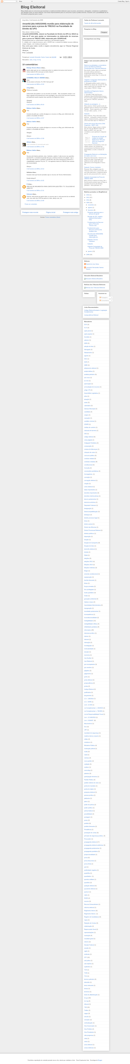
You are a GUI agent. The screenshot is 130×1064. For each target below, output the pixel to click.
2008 (88, 254)
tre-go (34, 59)
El (27, 184)
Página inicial (50, 212)
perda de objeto (89, 789)
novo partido (88, 761)
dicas (85, 521)
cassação (87, 418)
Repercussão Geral (90, 929)
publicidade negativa (90, 870)
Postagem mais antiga (70, 212)
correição (87, 477)
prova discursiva (89, 860)
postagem (87, 817)
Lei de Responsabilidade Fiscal (93, 714)
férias (86, 583)
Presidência (87, 829)
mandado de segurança (91, 733)
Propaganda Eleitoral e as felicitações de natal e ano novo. (95, 155)
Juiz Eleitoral (88, 661)
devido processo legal (90, 518)
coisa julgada (88, 440)
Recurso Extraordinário (91, 904)
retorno (86, 942)
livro (85, 726)
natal (85, 754)
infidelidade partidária (90, 627)
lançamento (87, 695)
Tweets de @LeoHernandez (92, 23)
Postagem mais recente (30, 212)
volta (85, 1038)
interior (86, 636)
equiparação (88, 577)
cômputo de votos (89, 452)
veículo (86, 1016)
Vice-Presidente (89, 1032)
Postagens (104, 297)
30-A (85, 324)
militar (86, 739)
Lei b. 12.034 (88, 705)
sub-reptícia (87, 963)
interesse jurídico (89, 633)
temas (86, 988)
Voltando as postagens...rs (92, 104)
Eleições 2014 (88, 564)
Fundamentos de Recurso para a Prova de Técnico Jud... (95, 224)
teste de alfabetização (90, 994)
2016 (88, 195)
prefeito (86, 823)
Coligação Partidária (90, 443)
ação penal (87, 331)
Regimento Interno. (90, 913)
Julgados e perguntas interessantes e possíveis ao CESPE (95, 80)
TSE (85, 1007)
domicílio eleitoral (89, 549)
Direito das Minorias (90, 527)
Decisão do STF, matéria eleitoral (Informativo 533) (95, 218)
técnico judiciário (89, 979)
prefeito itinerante (89, 826)
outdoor (86, 767)
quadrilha (87, 873)
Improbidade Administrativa (92, 605)
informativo (87, 630)
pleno (86, 801)
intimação (87, 642)
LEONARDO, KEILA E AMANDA (36, 78)
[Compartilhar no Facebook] (69, 57)
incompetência (88, 614)
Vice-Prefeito (88, 1029)
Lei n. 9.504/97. (89, 720)
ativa (85, 396)
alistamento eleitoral (90, 368)
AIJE (85, 362)
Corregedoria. (88, 474)
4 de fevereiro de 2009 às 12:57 (35, 118)
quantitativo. (88, 876)
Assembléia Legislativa (91, 393)
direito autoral (88, 524)
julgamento (87, 673)
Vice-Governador (89, 1026)
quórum (86, 892)
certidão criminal (89, 421)
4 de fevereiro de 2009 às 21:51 (35, 190)
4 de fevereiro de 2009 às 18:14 (35, 169)
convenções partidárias (91, 471)
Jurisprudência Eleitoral (91, 315)
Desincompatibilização (91, 511)
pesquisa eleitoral (89, 792)
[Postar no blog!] (66, 57)
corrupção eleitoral (89, 480)
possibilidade (88, 814)
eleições (86, 558)
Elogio (86, 571)
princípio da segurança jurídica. (93, 836)
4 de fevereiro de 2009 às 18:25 (35, 180)
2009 (88, 202)
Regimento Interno (89, 910)
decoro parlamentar (90, 499)
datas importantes (89, 489)
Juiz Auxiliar (87, 658)
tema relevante (88, 985)
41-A (85, 327)
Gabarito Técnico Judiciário (92, 167)
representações (89, 932)
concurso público (89, 455)
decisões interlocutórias (91, 496)
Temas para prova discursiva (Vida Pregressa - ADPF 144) (94, 124)
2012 (88, 197)
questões (87, 882)
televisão (87, 982)
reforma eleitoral (89, 907)
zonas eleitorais (89, 1048)
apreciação (87, 383)
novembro (91, 205)
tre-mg (39, 59)
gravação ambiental (90, 599)
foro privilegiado (89, 589)
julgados (86, 670)
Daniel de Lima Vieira (92, 264)
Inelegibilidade (88, 620)
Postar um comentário (31, 204)
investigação (88, 645)
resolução (87, 935)
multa (86, 751)
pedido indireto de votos (91, 783)
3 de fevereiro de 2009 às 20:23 (35, 74)
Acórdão (86, 337)
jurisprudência (88, 683)
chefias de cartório (89, 427)
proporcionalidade (89, 854)
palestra (86, 773)
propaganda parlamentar (91, 848)
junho (86, 677)
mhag (28, 87)
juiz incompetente (89, 664)
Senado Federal (89, 945)
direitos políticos (89, 533)
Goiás (86, 595)
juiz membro (88, 667)
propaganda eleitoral (90, 842)
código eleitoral (88, 437)
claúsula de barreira (90, 430)
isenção (86, 652)
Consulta (87, 468)
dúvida (86, 552)
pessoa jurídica (88, 795)
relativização (88, 926)
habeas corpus (88, 602)
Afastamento (88, 352)
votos (85, 1041)
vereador (87, 1019)
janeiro (90, 251)
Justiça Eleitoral (89, 689)
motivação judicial (89, 748)
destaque (87, 514)
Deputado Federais (90, 505)
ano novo (87, 377)
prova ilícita (87, 864)
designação (87, 508)
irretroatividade (88, 648)
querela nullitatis (89, 879)
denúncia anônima (89, 502)
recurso (86, 901)
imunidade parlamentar (91, 611)
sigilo (85, 951)
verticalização (88, 1023)
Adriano (29, 142)
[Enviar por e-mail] (64, 57)
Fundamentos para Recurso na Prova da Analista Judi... (95, 229)
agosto (90, 207)
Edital (86, 555)
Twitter (86, 1010)
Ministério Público (89, 745)
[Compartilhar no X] (67, 57)
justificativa (87, 692)
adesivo (86, 340)
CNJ (85, 433)
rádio (85, 895)
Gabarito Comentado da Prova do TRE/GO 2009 (95, 247)
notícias (86, 758)
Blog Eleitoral (33, 7)
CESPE (86, 424)
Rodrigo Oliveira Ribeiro (34, 68)
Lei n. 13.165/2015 (90, 717)
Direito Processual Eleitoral (92, 530)
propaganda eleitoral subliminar (93, 845)
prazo (86, 820)
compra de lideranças (90, 449)
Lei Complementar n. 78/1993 (93, 711)
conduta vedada (89, 458)
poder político (88, 808)
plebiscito (87, 798)
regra (85, 920)
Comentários (105, 300)
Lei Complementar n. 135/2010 (93, 708)
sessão (86, 948)
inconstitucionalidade (90, 617)
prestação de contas (90, 832)
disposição (87, 536)
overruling (87, 770)
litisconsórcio (88, 723)
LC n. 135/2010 (89, 698)
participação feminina (90, 776)
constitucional (88, 465)
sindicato (87, 954)
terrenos (86, 991)
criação (86, 483)
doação (86, 539)
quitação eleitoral (89, 885)
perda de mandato (89, 786)
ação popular (88, 334)
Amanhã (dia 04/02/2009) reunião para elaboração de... (95, 235)
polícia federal (88, 811)
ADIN (85, 343)
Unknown (29, 194)
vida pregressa (88, 1035)
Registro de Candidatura (91, 917)
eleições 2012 (88, 561)
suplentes (87, 966)
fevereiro (91, 210)
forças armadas (89, 586)
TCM (85, 973)
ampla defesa (88, 371)
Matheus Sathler (31, 108)
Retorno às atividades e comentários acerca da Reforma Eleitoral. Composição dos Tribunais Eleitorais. (95, 66)
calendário (87, 405)
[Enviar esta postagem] (60, 57)
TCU (85, 976)
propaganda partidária (91, 851)
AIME (85, 365)
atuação (86, 399)
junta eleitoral (88, 680)
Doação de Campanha (91, 543)
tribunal (86, 1004)
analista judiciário (89, 374)
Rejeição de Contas (90, 923)
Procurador (87, 839)
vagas (86, 1013)
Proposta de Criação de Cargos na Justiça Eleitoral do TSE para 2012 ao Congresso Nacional (99, 140)
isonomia (87, 655)
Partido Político (88, 779)
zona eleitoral (88, 1044)
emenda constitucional (91, 574)
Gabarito (86, 114)
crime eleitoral (88, 486)
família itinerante (89, 580)
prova (86, 857)
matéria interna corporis (91, 736)
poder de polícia (89, 804)
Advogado (87, 349)
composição (87, 446)
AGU (85, 359)
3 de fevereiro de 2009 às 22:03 (35, 84)
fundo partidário (89, 592)
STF (85, 957)
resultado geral (88, 938)
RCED (86, 898)
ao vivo (86, 380)
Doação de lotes (89, 546)
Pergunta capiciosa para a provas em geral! (95, 213)
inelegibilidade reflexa (90, 624)
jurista (86, 686)
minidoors (87, 742)
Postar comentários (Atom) (52, 217)
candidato (87, 412)
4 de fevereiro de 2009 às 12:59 (35, 138)
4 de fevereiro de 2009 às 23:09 (35, 200)
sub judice (87, 960)
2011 (88, 200)
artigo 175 (87, 390)
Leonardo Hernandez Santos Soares (95, 268)
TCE (85, 970)
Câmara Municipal (89, 408)
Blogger (100, 1060)
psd (85, 867)
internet (86, 639)
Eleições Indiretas (89, 567)
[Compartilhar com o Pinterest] (71, 57)
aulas (31, 59)
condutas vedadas (89, 461)
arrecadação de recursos (91, 387)
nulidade (86, 764)
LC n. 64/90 (87, 702)
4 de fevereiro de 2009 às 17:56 (35, 146)
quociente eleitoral (89, 888)
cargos (86, 415)
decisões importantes (90, 493)
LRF (85, 730)
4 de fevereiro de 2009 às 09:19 (35, 104)
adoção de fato (88, 346)
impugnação (88, 608)
